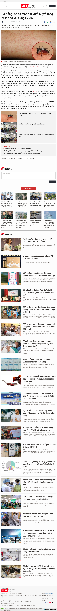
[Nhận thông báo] (43, 6)
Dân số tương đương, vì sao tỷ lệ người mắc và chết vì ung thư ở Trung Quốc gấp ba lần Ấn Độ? (39, 464)
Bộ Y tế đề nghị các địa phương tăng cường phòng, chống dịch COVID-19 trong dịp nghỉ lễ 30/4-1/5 (39, 309)
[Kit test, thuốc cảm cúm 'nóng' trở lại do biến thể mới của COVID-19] (11, 519)
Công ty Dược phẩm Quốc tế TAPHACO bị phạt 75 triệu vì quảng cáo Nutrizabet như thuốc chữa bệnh (38, 395)
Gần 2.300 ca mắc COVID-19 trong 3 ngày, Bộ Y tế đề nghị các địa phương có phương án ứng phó (39, 568)
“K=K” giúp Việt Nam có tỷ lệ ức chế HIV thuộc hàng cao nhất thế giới (37, 240)
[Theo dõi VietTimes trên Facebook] (45, 602)
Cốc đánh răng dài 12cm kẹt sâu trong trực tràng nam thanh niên (39, 550)
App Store (46, 609)
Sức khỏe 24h (7, 235)
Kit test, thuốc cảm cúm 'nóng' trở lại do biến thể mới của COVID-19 (38, 514)
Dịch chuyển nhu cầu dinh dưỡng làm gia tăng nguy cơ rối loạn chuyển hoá (38, 497)
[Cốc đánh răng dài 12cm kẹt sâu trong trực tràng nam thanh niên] (11, 554)
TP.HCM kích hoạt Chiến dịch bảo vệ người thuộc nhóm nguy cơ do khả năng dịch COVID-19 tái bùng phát (38, 533)
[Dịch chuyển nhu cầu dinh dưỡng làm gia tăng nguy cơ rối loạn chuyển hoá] (11, 502)
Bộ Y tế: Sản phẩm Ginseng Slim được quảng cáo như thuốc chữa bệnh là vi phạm (39, 274)
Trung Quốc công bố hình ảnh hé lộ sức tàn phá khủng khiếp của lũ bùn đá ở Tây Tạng (21, 204)
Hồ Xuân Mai (6, 21)
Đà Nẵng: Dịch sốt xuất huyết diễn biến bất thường (31, 124)
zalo (47, 602)
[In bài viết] (47, 22)
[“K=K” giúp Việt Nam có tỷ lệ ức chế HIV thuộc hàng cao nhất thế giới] (11, 244)
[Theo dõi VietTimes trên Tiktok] (52, 602)
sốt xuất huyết (33, 67)
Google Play (53, 609)
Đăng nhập (52, 5)
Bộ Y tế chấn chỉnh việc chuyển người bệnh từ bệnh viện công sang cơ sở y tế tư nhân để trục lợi (39, 326)
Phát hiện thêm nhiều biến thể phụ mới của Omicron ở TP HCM (39, 445)
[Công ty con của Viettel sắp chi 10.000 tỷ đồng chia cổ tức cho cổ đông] (50, 196)
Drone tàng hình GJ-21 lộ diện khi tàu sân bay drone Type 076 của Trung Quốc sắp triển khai (49, 224)
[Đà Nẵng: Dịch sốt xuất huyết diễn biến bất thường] (9, 127)
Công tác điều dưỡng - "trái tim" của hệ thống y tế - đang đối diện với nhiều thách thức (38, 292)
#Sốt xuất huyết (12, 158)
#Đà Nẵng (20, 158)
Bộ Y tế (35, 91)
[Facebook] (44, 22)
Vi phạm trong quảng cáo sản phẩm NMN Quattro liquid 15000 (38, 257)
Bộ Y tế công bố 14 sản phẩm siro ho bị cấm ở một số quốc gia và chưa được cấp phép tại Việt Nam (39, 378)
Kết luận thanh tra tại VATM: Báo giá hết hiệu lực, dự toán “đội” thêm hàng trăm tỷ (35, 204)
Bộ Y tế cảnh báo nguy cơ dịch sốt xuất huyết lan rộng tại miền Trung (34, 114)
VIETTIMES (28, 5)
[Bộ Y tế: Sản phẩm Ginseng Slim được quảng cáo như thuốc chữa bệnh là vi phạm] (11, 278)
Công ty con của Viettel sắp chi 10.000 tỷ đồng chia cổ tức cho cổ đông (49, 204)
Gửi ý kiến (52, 181)
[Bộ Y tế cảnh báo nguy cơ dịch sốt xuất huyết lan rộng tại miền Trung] (9, 116)
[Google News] (52, 22)
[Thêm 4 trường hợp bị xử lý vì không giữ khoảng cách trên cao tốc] (35, 215)
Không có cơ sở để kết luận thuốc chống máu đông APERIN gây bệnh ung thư (38, 428)
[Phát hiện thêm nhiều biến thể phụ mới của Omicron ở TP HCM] (11, 450)
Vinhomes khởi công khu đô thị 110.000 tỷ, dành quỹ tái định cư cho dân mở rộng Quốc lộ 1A (21, 224)
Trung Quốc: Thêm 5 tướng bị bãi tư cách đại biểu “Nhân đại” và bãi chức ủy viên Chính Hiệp (7, 224)
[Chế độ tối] (47, 6)
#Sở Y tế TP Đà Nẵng (29, 158)
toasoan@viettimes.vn (50, 593)
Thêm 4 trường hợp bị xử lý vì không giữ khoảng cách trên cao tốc (35, 223)
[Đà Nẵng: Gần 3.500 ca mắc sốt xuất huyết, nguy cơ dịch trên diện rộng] (9, 137)
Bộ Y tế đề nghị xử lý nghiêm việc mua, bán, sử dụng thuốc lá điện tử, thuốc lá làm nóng (39, 413)
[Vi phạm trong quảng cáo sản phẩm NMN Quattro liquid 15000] (11, 261)
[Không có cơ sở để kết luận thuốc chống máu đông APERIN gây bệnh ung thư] (11, 433)
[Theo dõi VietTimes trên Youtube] (50, 602)
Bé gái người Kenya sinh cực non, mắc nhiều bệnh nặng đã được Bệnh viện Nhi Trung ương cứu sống (38, 343)
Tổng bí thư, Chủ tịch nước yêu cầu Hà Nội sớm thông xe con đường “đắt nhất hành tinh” (7, 205)
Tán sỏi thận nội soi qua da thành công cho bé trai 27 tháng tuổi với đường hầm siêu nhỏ (39, 482)
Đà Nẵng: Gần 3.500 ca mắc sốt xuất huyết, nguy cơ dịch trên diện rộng (36, 135)
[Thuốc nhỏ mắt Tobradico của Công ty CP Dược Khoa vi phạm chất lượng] (11, 364)
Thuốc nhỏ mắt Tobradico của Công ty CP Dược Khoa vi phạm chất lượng (38, 360)
